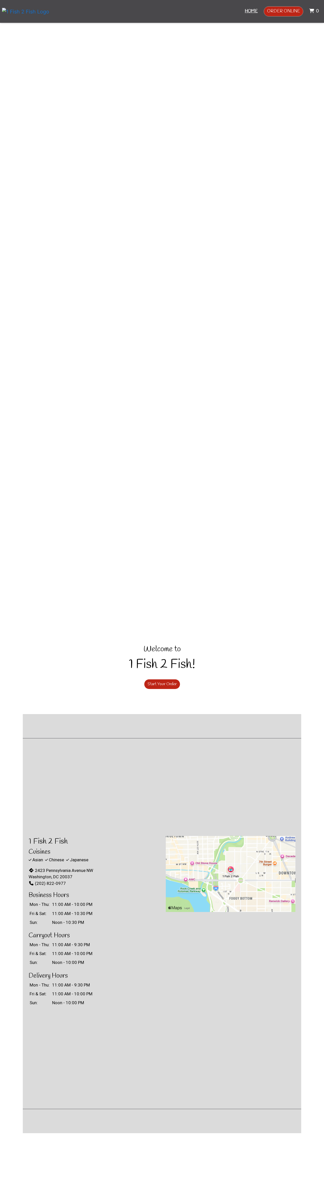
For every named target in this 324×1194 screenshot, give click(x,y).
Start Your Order (162, 684)
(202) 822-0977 (50, 883)
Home (251, 11)
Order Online (283, 11)
